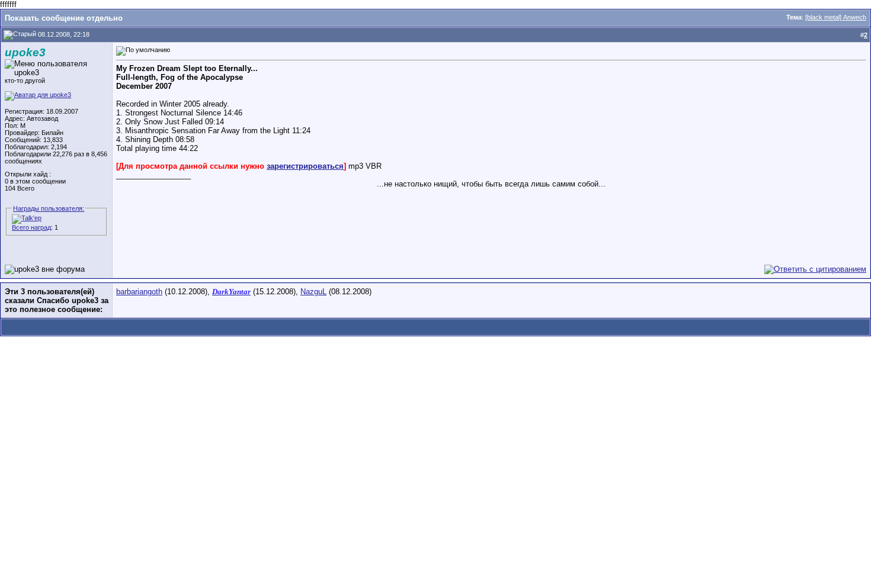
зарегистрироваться (305, 166)
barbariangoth (139, 291)
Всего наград (31, 227)
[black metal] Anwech (835, 17)
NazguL (313, 291)
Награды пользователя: (48, 208)
